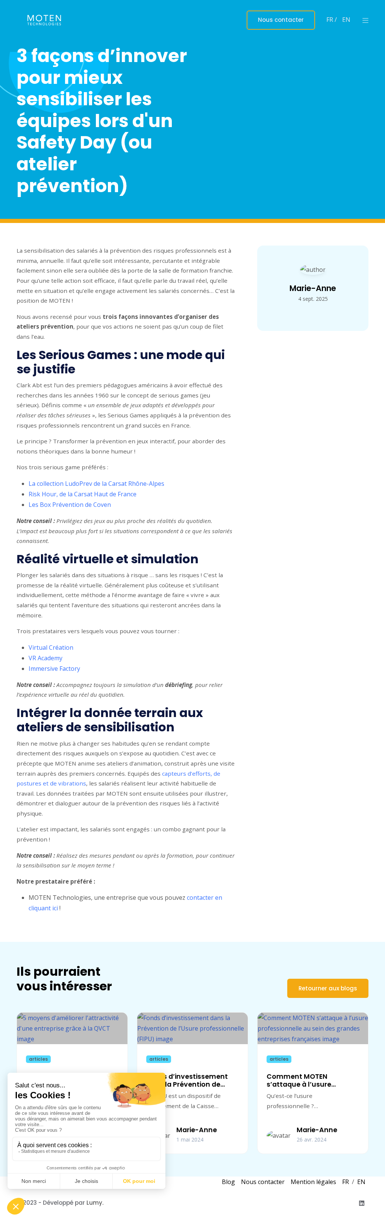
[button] (365, 20)
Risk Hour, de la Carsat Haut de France (82, 494)
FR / (332, 19)
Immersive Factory (54, 668)
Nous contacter (281, 20)
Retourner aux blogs (328, 988)
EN (346, 19)
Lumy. (94, 1203)
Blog (228, 1182)
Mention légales (313, 1182)
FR (345, 1182)
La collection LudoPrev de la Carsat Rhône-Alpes (96, 483)
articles (38, 1059)
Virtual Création (51, 647)
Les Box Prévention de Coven (70, 504)
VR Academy (45, 658)
